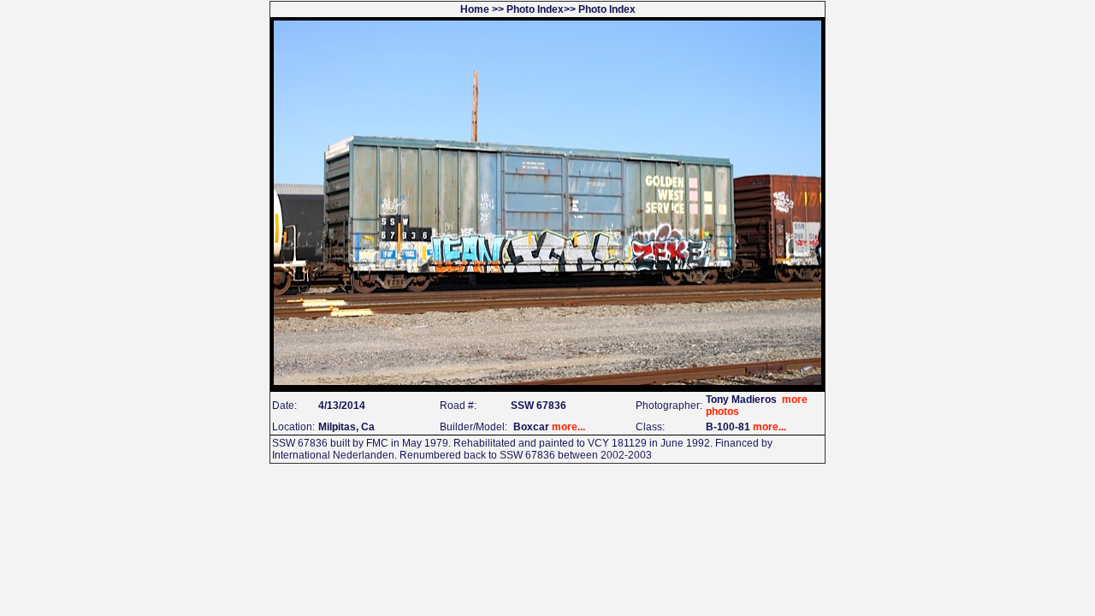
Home (474, 9)
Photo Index (535, 9)
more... (568, 427)
